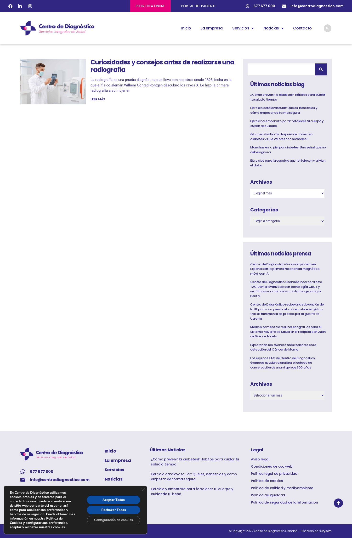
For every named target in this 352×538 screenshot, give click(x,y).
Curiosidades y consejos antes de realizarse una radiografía (162, 66)
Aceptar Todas (113, 500)
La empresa (212, 28)
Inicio (186, 28)
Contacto (302, 28)
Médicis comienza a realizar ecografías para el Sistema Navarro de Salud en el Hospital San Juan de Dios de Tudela (288, 332)
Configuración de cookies (113, 520)
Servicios (240, 28)
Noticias (271, 28)
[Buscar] (321, 69)
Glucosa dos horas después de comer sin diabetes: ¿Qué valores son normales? (281, 136)
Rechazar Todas (113, 510)
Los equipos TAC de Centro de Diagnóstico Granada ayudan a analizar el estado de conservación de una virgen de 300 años (282, 363)
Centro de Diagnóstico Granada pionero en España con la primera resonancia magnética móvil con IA (284, 269)
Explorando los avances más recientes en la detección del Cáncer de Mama (283, 347)
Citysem (326, 531)
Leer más (98, 99)
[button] (327, 28)
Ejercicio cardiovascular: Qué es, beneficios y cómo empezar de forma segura (283, 110)
